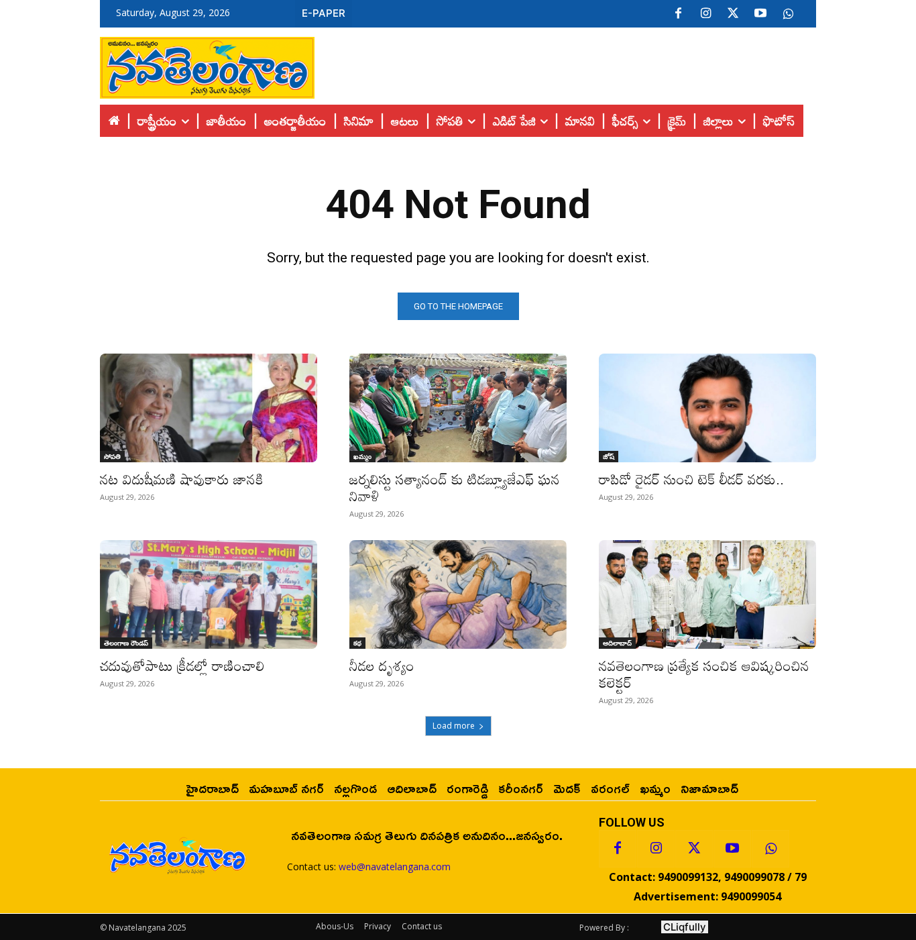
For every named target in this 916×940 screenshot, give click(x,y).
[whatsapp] (788, 14)
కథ (357, 642)
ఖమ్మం (362, 456)
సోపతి (112, 456)
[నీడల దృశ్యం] (458, 594)
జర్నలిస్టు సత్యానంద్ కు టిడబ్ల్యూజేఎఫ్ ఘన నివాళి (454, 487)
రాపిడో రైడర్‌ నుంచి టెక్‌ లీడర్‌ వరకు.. (691, 479)
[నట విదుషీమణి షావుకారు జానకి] (208, 408)
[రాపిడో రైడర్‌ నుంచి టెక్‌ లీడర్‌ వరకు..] (707, 408)
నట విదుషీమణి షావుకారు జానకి (182, 479)
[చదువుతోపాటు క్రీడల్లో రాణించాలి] (208, 594)
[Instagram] (705, 14)
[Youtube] (760, 14)
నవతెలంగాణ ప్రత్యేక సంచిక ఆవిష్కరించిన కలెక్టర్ (704, 673)
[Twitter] (733, 14)
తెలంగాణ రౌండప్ (126, 642)
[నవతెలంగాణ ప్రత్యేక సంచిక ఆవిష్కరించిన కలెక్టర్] (707, 594)
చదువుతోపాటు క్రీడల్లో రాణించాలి (184, 665)
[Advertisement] (565, 64)
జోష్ (608, 456)
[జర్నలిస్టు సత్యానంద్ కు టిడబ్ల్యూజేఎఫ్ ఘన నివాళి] (458, 408)
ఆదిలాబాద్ (617, 642)
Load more (454, 725)
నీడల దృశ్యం (381, 665)
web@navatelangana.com (395, 866)
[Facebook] (678, 14)
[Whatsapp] (770, 849)
